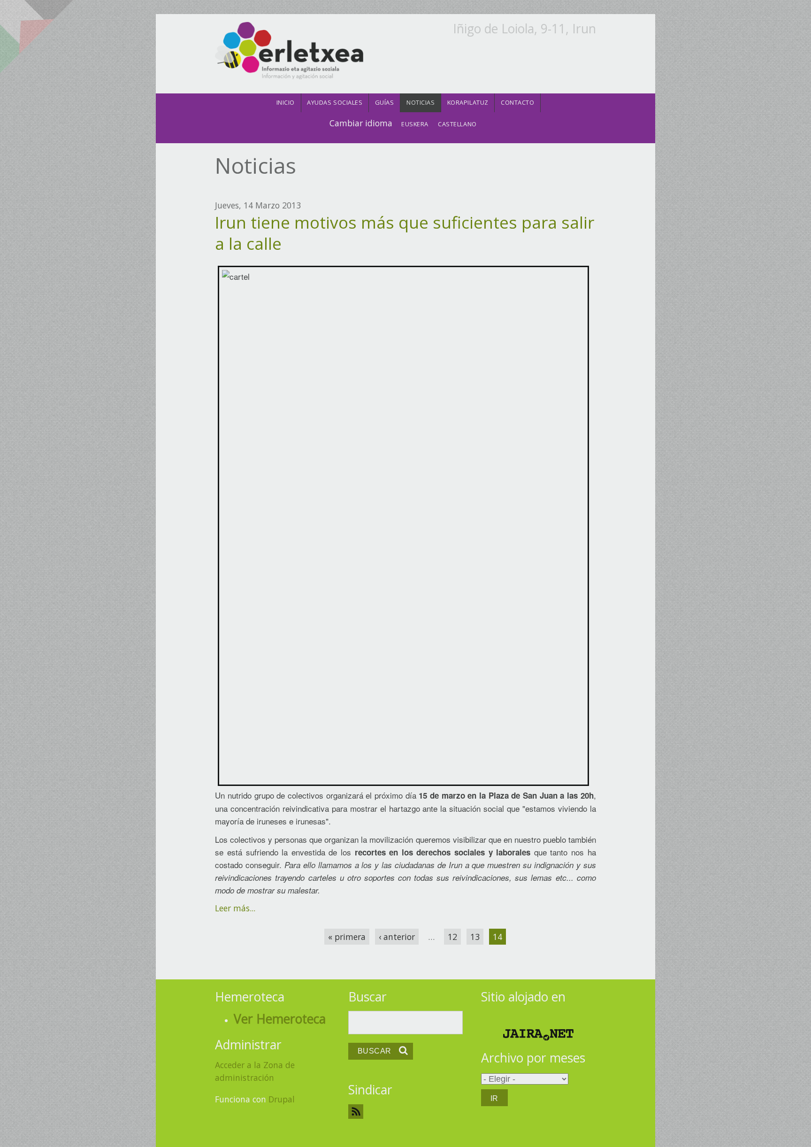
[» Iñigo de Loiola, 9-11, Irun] (289, 51)
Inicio (285, 102)
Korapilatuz (468, 102)
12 (452, 936)
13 (475, 936)
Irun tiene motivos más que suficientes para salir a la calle (404, 233)
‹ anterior (397, 936)
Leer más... (235, 908)
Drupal (281, 1099)
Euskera (414, 124)
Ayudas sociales (334, 102)
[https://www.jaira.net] (538, 1034)
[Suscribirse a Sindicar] (405, 1111)
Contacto (517, 102)
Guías (384, 102)
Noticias (420, 102)
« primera (347, 936)
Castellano (457, 124)
